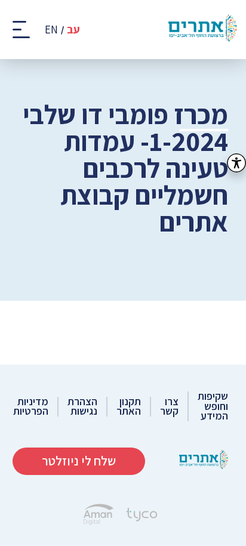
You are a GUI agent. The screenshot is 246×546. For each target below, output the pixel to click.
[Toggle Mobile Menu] (22, 29)
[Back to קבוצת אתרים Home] (203, 461)
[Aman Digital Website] (98, 516)
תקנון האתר (128, 407)
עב (73, 29)
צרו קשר (169, 407)
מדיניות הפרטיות (30, 407)
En (51, 29)
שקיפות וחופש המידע (213, 406)
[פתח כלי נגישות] (236, 162)
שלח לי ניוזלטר (79, 460)
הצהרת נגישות (82, 407)
